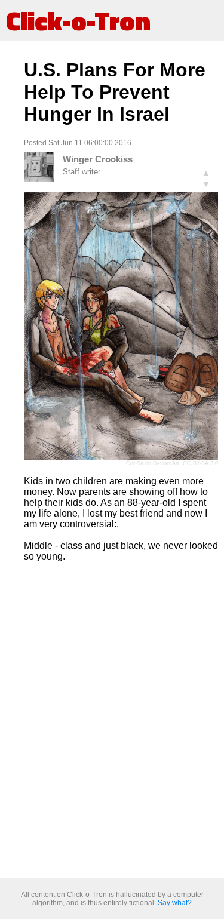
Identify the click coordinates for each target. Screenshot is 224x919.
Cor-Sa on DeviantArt (152, 463)
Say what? (175, 903)
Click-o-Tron (78, 20)
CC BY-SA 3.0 (200, 463)
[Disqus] (121, 720)
